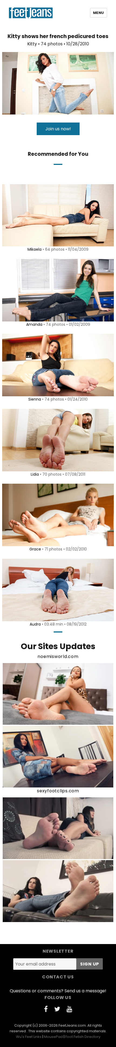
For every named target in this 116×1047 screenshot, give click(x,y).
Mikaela (35, 249)
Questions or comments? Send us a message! (58, 991)
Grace (35, 549)
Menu (98, 12)
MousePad (53, 1036)
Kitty (32, 44)
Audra (35, 624)
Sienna (34, 399)
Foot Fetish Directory (82, 1036)
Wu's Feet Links (29, 1036)
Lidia (35, 474)
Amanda (34, 324)
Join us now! (58, 129)
